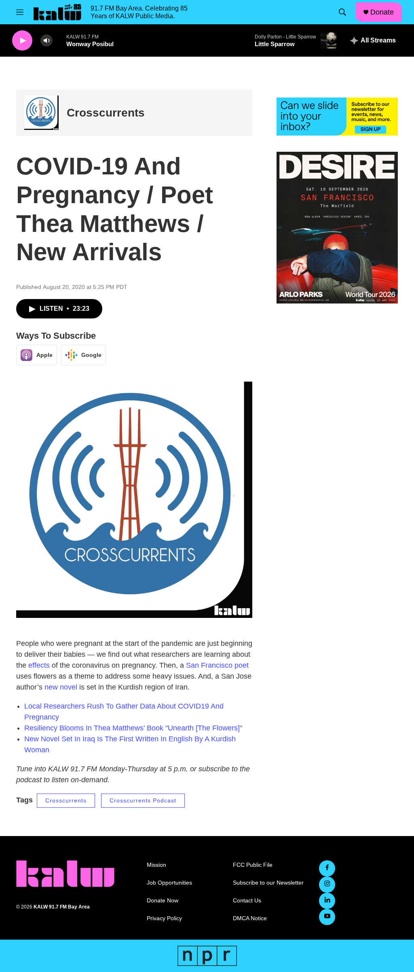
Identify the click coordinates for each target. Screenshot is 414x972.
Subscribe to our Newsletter (268, 883)
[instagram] (327, 884)
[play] (22, 40)
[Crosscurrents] (41, 113)
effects (39, 665)
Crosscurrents (106, 112)
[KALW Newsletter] (337, 117)
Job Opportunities (169, 883)
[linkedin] (327, 901)
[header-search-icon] (342, 12)
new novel (60, 687)
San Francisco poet (217, 665)
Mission (156, 865)
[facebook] (327, 868)
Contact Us (247, 901)
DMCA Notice (250, 918)
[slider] (59, 40)
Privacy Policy (164, 918)
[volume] (46, 41)
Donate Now (162, 901)
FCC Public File (252, 865)
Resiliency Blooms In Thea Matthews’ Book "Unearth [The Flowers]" (134, 728)
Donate (382, 12)
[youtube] (327, 917)
